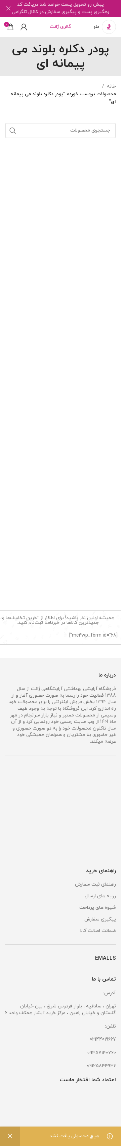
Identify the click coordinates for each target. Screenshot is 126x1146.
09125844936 (101, 1066)
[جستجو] (12, 130)
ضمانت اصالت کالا (98, 931)
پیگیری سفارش (100, 919)
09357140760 (101, 1053)
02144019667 (103, 1039)
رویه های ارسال (100, 896)
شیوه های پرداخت (97, 907)
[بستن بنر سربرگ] (8, 8)
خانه (111, 86)
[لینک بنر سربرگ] (60, 8)
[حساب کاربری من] (24, 27)
